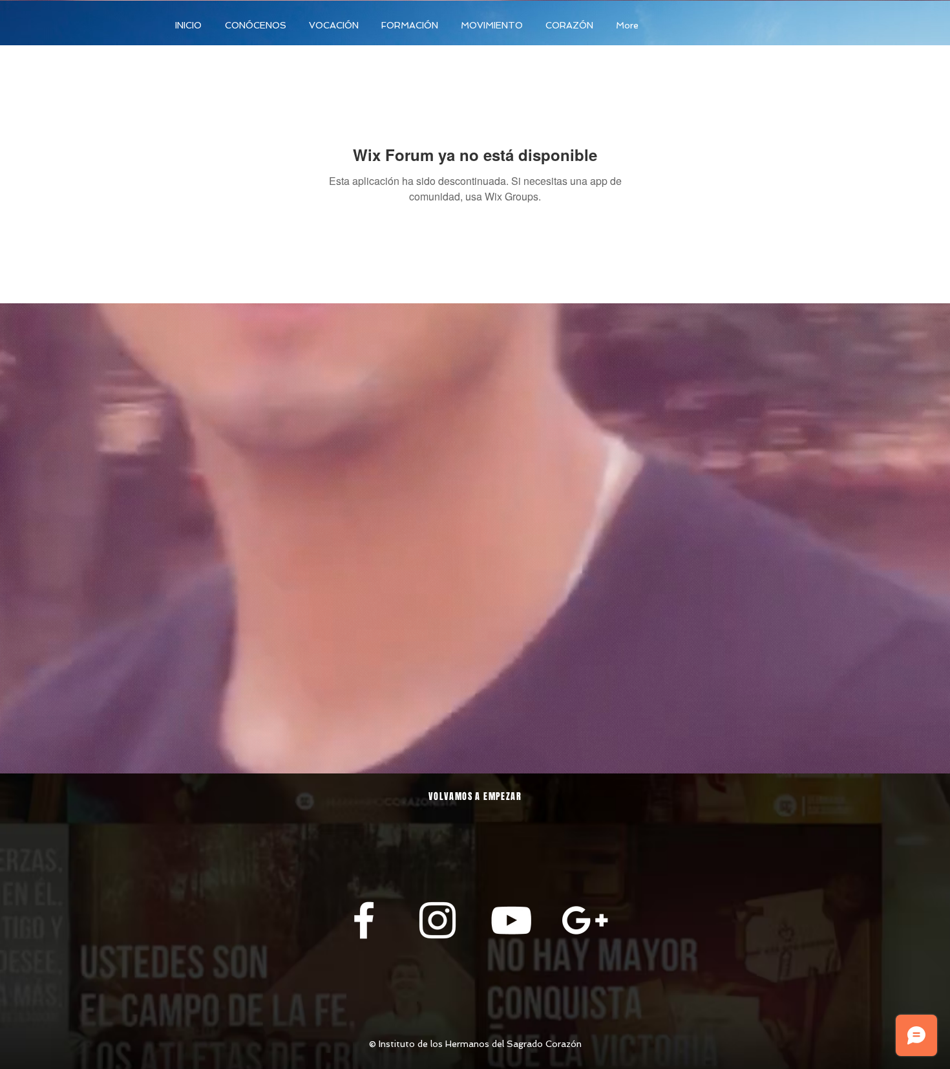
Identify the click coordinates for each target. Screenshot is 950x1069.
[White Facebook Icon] (363, 920)
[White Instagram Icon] (437, 920)
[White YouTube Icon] (511, 920)
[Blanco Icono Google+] (584, 920)
